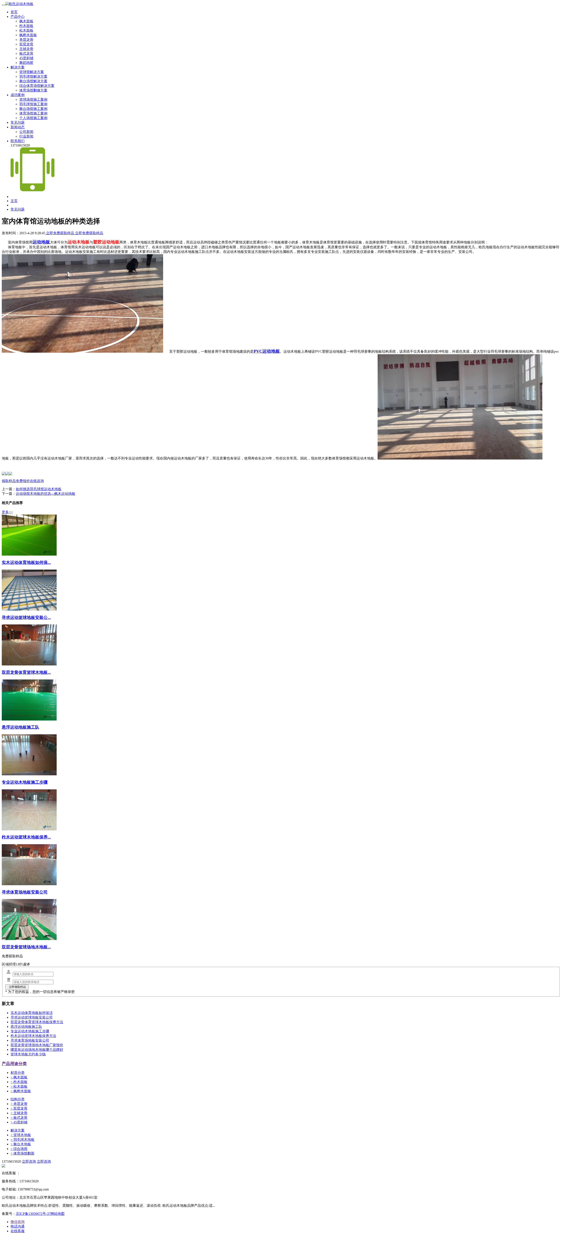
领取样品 (9, 481)
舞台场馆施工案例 (33, 109)
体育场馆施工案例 (33, 113)
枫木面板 (26, 21)
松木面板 (26, 30)
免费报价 (23, 481)
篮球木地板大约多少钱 (28, 1054)
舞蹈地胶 (26, 62)
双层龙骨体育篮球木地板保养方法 (37, 1022)
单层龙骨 (26, 39)
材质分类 (18, 1072)
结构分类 (18, 1099)
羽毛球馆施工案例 (33, 104)
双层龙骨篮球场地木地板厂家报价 (37, 1045)
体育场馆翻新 (22, 1153)
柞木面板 (26, 26)
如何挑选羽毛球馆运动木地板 (38, 489)
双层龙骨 (26, 44)
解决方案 (18, 67)
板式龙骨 (26, 53)
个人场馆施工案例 (33, 118)
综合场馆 (19, 1149)
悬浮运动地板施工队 (26, 1026)
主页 (14, 201)
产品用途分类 (14, 1063)
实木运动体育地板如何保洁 (32, 1013)
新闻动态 (18, 127)
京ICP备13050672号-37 (33, 1214)
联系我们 (18, 141)
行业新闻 (26, 136)
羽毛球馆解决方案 (33, 76)
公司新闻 (26, 132)
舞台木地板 (21, 1144)
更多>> (7, 512)
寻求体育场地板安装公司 (30, 1040)
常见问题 (18, 122)
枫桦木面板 (28, 35)
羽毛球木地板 (22, 1139)
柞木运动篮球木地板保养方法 (33, 1036)
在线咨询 (37, 481)
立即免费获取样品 (60, 233)
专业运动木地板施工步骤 (30, 1031)
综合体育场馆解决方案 (36, 86)
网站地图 (57, 1214)
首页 (14, 12)
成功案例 (18, 95)
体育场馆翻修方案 (33, 90)
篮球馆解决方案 (31, 72)
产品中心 (18, 16)
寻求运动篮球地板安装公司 (32, 1017)
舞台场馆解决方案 (33, 81)
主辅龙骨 (26, 49)
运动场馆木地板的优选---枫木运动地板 (45, 493)
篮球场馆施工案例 (33, 99)
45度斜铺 (26, 58)
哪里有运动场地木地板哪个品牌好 (37, 1049)
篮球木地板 (21, 1135)
